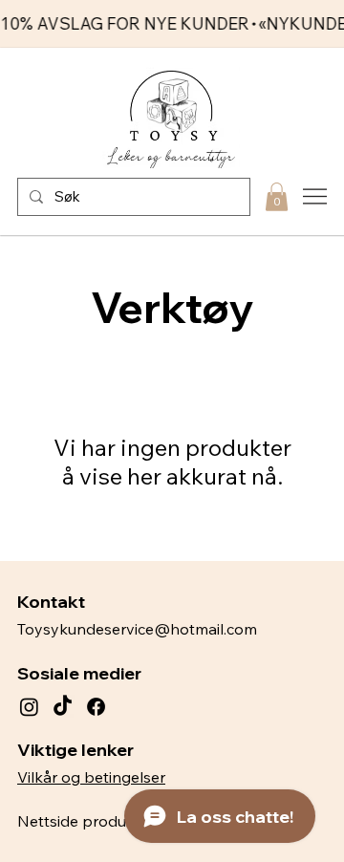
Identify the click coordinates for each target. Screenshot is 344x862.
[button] (277, 197)
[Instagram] (29, 707)
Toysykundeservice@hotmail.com (137, 628)
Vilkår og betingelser (91, 777)
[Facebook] (96, 707)
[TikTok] (63, 707)
